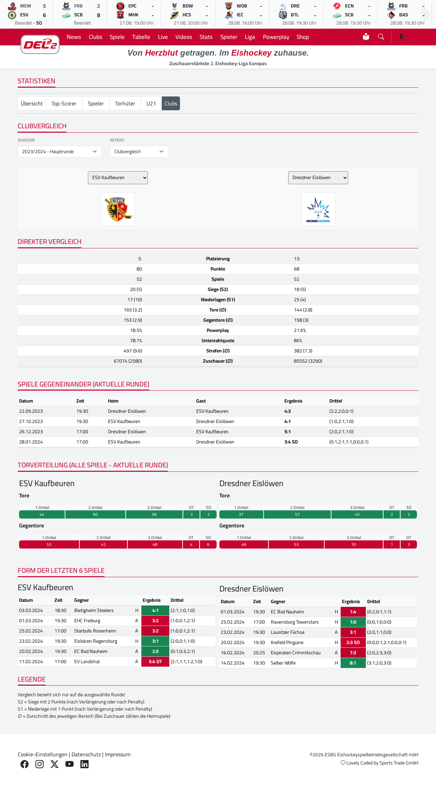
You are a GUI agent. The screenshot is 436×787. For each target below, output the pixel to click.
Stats (206, 36)
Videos (183, 36)
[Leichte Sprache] (366, 37)
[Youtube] (69, 764)
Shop (303, 36)
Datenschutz (86, 754)
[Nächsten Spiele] (425, 14)
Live (163, 36)
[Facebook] (24, 764)
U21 (151, 103)
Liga (250, 36)
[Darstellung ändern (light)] (404, 36)
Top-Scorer (64, 103)
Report (117, 140)
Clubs (95, 36)
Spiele (117, 36)
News (74, 36)
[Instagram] (39, 764)
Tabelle (141, 36)
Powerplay (276, 36)
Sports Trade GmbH (398, 762)
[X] (54, 764)
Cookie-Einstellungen (42, 754)
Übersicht (32, 103)
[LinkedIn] (84, 764)
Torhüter (125, 103)
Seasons (26, 140)
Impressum (117, 754)
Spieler (228, 36)
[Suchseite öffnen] (381, 35)
